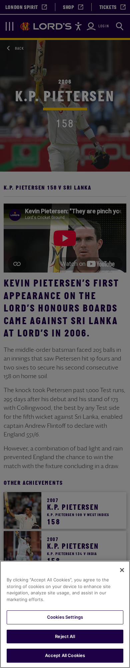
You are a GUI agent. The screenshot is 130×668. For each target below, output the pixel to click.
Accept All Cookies (65, 655)
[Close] (122, 570)
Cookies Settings (65, 617)
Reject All (65, 636)
